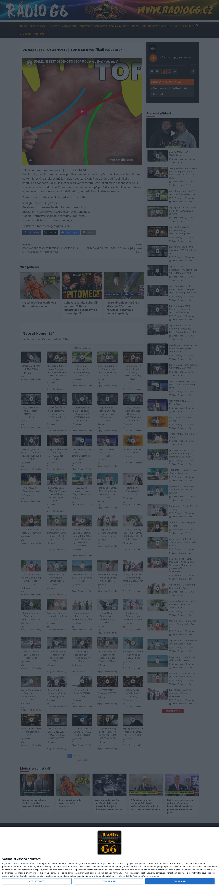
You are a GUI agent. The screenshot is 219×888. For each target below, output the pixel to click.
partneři (15, 863)
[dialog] (109, 857)
